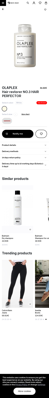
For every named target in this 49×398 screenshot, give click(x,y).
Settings (41, 385)
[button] (24, 145)
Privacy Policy (21, 385)
